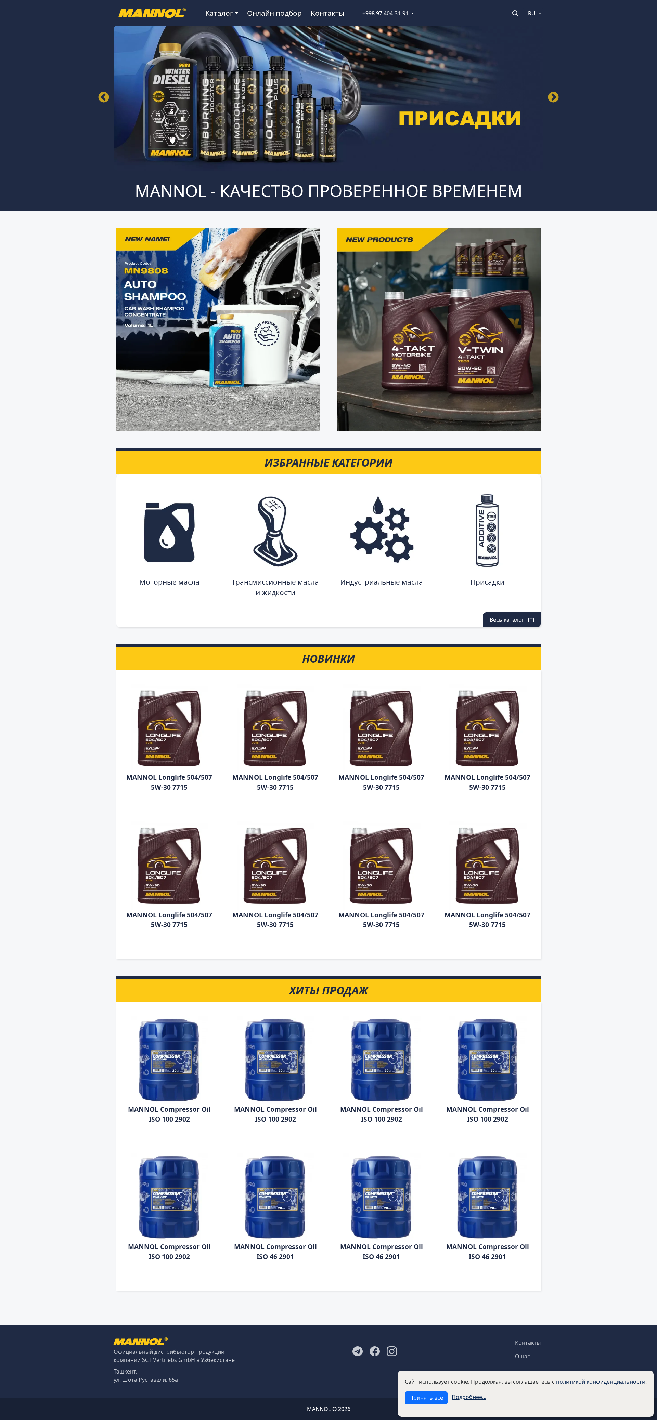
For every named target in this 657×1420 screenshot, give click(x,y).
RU (532, 13)
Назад (103, 98)
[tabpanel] (328, 98)
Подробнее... (469, 1397)
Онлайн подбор (274, 13)
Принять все (426, 1398)
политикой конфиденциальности (600, 1381)
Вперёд (553, 98)
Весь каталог (509, 620)
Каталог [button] (219, 13)
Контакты (327, 13)
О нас (522, 1356)
